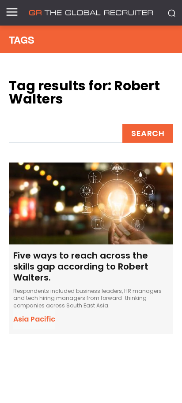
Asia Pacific (34, 319)
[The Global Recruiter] (91, 12)
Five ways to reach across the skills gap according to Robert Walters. (80, 266)
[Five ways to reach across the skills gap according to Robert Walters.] (91, 203)
